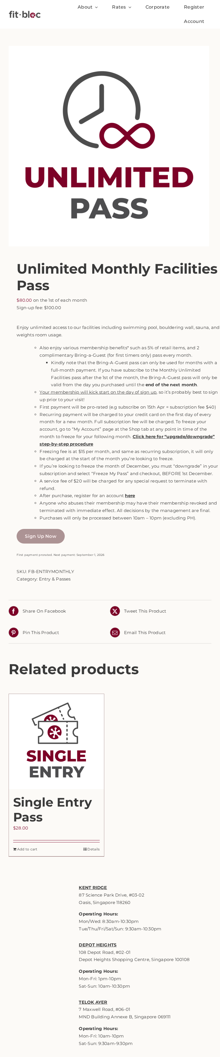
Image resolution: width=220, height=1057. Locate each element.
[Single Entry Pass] (56, 741)
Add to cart (27, 849)
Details (93, 849)
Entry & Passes (55, 579)
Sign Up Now (40, 536)
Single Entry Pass (52, 810)
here (130, 495)
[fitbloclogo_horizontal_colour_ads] (25, 8)
